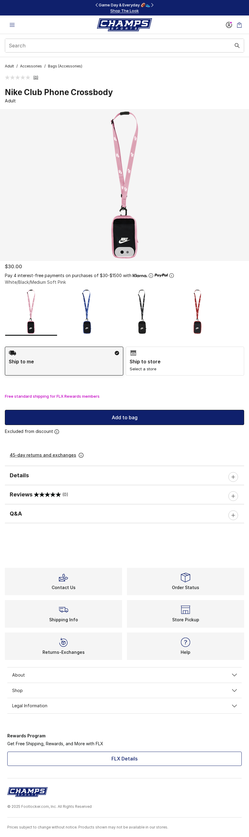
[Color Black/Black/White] (142, 311)
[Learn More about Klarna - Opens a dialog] (151, 275)
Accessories (31, 66)
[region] (124, 8)
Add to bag (125, 417)
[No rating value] (19, 77)
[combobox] (124, 45)
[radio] (64, 361)
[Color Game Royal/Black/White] (87, 311)
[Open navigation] (12, 25)
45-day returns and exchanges (43, 455)
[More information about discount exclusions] (56, 431)
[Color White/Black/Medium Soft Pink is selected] (31, 311)
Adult (9, 66)
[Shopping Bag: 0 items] (239, 25)
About (18, 674)
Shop (17, 690)
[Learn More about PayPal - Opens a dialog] (171, 275)
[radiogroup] (124, 361)
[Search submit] (237, 45)
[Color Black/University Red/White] (197, 311)
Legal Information (29, 705)
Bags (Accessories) (65, 66)
